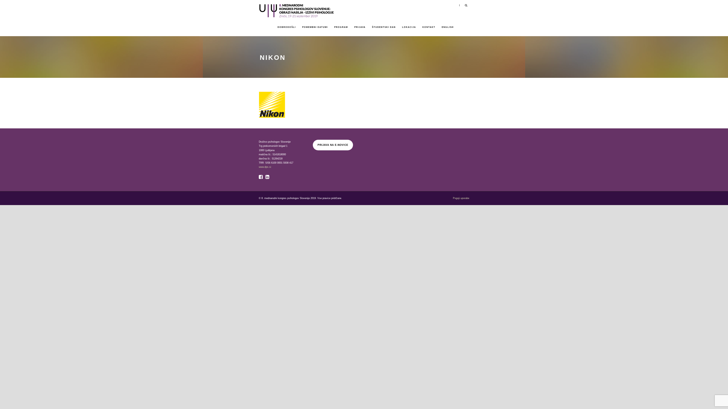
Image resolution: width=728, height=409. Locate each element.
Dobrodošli (287, 27)
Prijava (360, 27)
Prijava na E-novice (333, 145)
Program (341, 27)
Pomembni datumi (315, 27)
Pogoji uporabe (461, 198)
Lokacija (409, 27)
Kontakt (428, 27)
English (448, 27)
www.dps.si (265, 166)
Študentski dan (384, 27)
